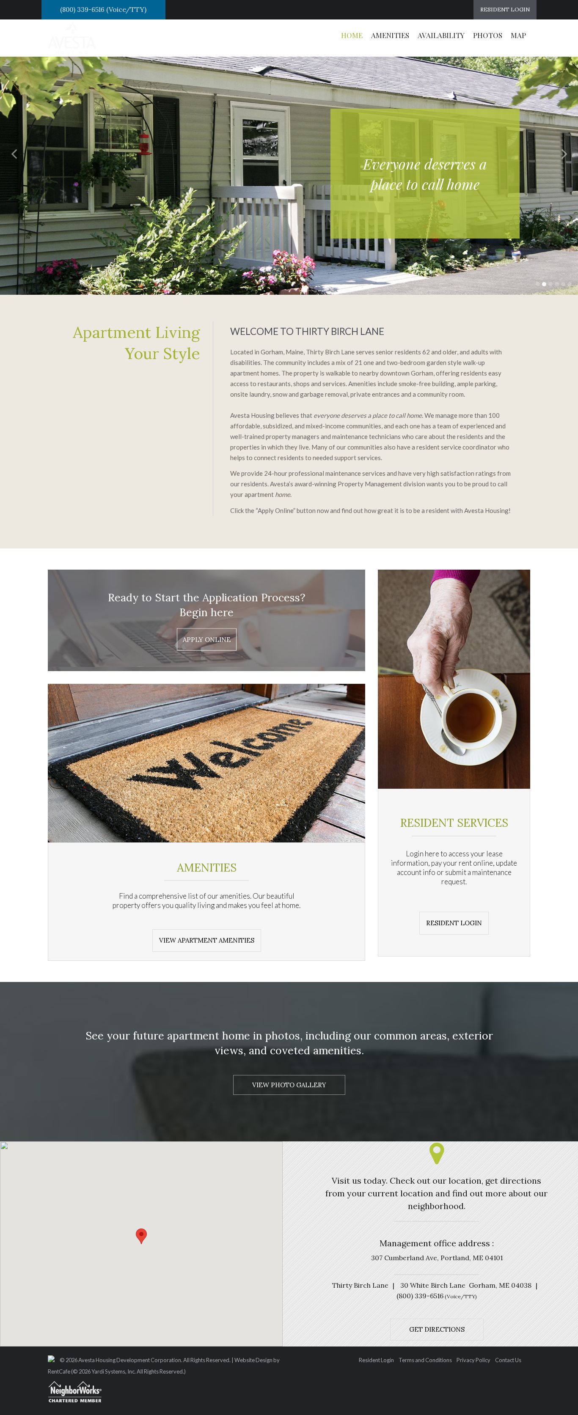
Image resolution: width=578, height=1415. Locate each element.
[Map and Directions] (437, 1328)
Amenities (390, 35)
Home (352, 35)
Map (518, 35)
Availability (441, 35)
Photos (487, 35)
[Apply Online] (207, 639)
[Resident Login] (505, 9)
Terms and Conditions (425, 1360)
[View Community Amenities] (454, 922)
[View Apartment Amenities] (207, 939)
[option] (289, 165)
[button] (14, 153)
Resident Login (376, 1360)
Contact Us (508, 1360)
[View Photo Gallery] (289, 1085)
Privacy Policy (473, 1360)
